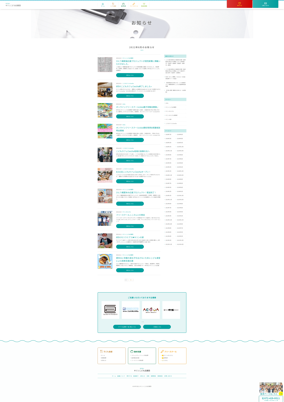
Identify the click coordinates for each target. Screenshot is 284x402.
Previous (100, 310)
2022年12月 (169, 220)
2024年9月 (168, 179)
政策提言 (160, 376)
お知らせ (103, 360)
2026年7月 (168, 134)
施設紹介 (136, 376)
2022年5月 (180, 232)
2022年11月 (180, 220)
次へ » (131, 280)
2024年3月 (168, 191)
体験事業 (103, 358)
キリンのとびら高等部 (171, 115)
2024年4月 (180, 187)
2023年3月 (168, 216)
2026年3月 (168, 142)
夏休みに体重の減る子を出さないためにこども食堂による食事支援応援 (138, 259)
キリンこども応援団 (128, 58)
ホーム (103, 355)
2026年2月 (180, 142)
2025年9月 (168, 155)
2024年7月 (168, 183)
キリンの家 (168, 119)
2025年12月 (180, 147)
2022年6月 (168, 232)
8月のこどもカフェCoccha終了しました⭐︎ (134, 86)
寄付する (239, 5)
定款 (148, 376)
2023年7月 (168, 208)
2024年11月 (169, 175)
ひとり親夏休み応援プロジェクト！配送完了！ (136, 192)
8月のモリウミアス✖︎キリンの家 (130, 237)
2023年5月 (168, 212)
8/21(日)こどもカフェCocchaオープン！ (133, 171)
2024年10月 (180, 175)
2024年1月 (168, 195)
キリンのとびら (127, 212)
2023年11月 (169, 199)
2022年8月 (168, 228)
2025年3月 (168, 167)
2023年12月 (180, 195)
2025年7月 (168, 159)
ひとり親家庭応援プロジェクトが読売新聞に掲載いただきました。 (138, 62)
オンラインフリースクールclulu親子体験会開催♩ (137, 107)
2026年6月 (180, 134)
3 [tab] (142, 321)
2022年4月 (168, 236)
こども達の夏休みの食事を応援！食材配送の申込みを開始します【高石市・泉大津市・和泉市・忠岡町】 (176, 71)
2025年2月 (180, 167)
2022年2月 (168, 240)
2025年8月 (180, 155)
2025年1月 (168, 171)
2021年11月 (169, 244)
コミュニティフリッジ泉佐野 (139, 355)
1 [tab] (141, 321)
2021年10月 (180, 244)
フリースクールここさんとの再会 (130, 214)
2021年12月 (180, 240)
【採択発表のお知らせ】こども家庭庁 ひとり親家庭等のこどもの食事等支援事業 (176, 84)
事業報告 (153, 376)
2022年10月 (169, 224)
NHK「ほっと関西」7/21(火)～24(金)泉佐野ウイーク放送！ (175, 77)
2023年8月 (180, 203)
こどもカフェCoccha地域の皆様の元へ (133, 151)
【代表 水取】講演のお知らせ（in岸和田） (176, 91)
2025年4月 (180, 163)
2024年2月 (180, 191)
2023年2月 (180, 216)
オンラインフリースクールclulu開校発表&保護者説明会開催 (138, 129)
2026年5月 (168, 138)
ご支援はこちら (157, 327)
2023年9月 (168, 203)
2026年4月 (180, 138)
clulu (124, 104)
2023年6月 (180, 208)
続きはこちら (130, 75)
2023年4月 (180, 212)
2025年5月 (168, 163)
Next (183, 310)
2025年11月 (169, 151)
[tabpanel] (112, 310)
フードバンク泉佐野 (137, 360)
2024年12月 (180, 171)
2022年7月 (180, 228)
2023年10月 (180, 199)
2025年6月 (180, 159)
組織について (121, 376)
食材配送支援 (135, 358)
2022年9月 (180, 224)
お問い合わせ (265, 5)
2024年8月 (180, 179)
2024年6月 (180, 183)
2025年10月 (180, 151)
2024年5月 (168, 187)
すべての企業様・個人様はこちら (127, 327)
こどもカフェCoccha (128, 83)
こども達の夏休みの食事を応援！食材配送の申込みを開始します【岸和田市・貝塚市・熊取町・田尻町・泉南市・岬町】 (176, 62)
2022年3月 (180, 236)
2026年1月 (168, 147)
